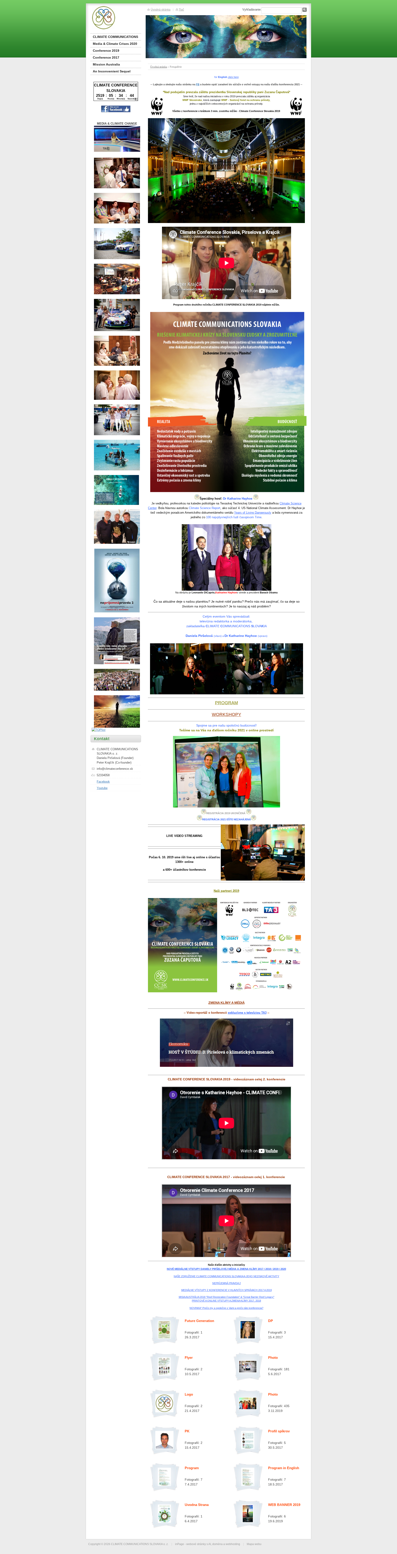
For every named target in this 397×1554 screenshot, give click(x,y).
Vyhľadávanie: (251, 9)
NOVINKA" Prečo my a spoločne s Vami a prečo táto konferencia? (226, 1308)
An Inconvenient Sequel (111, 71)
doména (217, 1544)
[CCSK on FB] (116, 111)
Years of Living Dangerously (252, 512)
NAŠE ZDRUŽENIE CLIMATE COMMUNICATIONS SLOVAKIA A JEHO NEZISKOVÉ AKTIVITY (226, 1276)
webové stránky (196, 1544)
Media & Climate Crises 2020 (115, 44)
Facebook (103, 781)
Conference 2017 (106, 57)
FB (197, 84)
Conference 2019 (106, 50)
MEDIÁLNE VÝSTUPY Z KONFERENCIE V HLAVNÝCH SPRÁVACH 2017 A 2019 (226, 1290)
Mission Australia (106, 64)
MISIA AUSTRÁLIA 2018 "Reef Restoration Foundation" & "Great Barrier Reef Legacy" (226, 1297)
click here (233, 77)
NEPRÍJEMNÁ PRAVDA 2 (226, 1283)
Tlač (181, 9)
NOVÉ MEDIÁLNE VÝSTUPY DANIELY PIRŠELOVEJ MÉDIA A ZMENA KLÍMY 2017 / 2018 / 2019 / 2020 (226, 1269)
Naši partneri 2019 (226, 891)
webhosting (233, 1544)
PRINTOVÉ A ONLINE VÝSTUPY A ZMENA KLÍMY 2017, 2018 (226, 1300)
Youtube (102, 788)
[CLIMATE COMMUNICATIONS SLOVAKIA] (115, 17)
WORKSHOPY (226, 714)
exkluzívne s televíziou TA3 (247, 1012)
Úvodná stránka (158, 66)
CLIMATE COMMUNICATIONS (115, 37)
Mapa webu (254, 1544)
